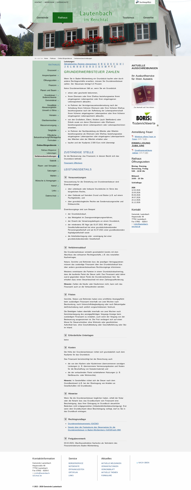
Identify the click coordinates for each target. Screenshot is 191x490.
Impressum (49, 2)
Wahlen (53, 176)
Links (54, 191)
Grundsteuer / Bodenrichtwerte (49, 96)
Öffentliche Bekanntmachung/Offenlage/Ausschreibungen (47, 136)
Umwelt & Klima (49, 110)
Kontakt (38, 2)
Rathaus (62, 17)
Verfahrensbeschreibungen (83, 58)
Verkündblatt (108, 469)
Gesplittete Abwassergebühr (49, 106)
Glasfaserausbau (49, 120)
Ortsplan (73, 472)
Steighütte (52, 130)
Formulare (52, 140)
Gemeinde (42, 17)
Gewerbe (148, 17)
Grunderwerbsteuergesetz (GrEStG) (83, 424)
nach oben (144, 463)
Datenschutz (62, 2)
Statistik (53, 161)
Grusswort (51, 70)
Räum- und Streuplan (47, 166)
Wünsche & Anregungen (45, 181)
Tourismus (128, 17)
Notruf (53, 186)
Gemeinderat (50, 100)
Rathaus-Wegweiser (48, 150)
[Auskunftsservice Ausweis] (144, 105)
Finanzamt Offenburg (73, 163)
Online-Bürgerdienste (65, 58)
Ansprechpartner (49, 75)
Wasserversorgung (48, 125)
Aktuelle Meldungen (111, 463)
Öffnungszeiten (50, 80)
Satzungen (51, 171)
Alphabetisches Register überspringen (80, 64)
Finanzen (52, 85)
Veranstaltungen (109, 466)
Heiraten (52, 115)
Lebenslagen (51, 153)
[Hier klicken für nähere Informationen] (145, 125)
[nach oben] (137, 463)
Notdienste (74, 466)
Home (46, 58)
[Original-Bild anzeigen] (145, 128)
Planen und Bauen (48, 90)
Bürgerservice (76, 463)
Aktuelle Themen (109, 472)
